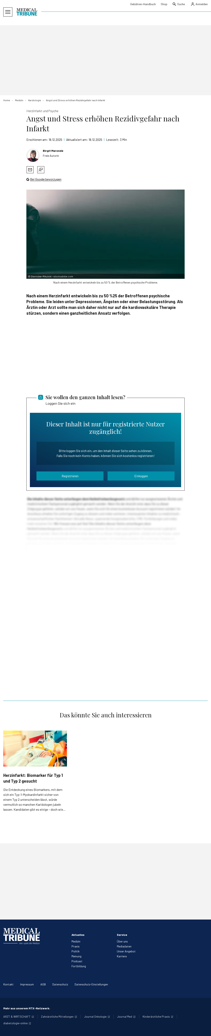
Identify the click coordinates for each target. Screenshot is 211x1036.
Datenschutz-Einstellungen (91, 984)
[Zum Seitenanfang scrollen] (204, 1029)
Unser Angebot (126, 951)
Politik (76, 951)
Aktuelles (78, 934)
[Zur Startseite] (27, 12)
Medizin (76, 941)
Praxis (76, 946)
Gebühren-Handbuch (143, 4)
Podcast (77, 961)
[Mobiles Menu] (7, 12)
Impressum (27, 984)
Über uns (122, 941)
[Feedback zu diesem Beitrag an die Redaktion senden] (40, 169)
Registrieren (70, 476)
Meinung (76, 956)
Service (122, 934)
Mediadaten (124, 946)
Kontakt (8, 984)
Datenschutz (60, 984)
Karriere (122, 956)
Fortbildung (79, 966)
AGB (43, 984)
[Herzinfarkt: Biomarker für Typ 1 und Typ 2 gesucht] (35, 749)
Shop (164, 4)
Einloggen (141, 476)
